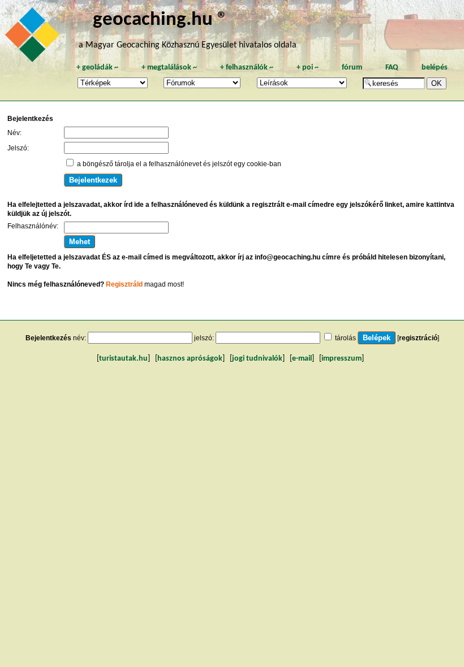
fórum (352, 67)
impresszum (341, 358)
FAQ (391, 67)
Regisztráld (124, 284)
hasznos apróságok (189, 358)
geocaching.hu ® (160, 20)
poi (307, 67)
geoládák (97, 67)
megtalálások (169, 67)
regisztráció (418, 338)
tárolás (345, 338)
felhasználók (247, 67)
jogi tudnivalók (257, 358)
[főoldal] (34, 38)
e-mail (302, 358)
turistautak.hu (123, 358)
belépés (435, 67)
